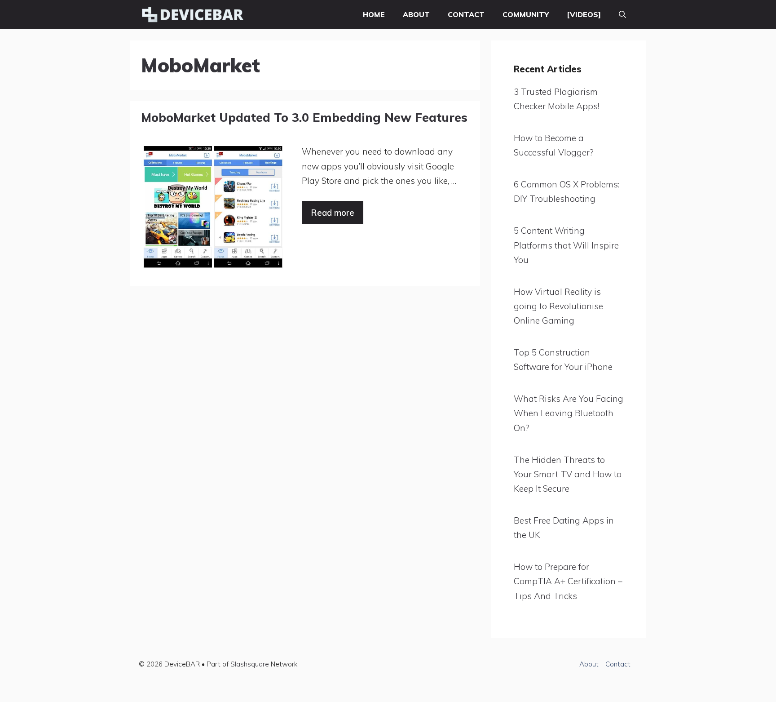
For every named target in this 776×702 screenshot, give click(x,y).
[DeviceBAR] (192, 14)
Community (526, 14)
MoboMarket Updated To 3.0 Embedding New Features (304, 117)
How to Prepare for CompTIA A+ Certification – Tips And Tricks (568, 581)
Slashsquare (249, 664)
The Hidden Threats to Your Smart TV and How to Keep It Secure (568, 474)
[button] (622, 14)
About (416, 14)
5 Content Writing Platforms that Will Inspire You (566, 245)
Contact (466, 14)
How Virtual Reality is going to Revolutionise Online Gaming (558, 306)
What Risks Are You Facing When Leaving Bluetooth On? (568, 413)
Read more (332, 212)
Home (374, 14)
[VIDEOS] (584, 14)
